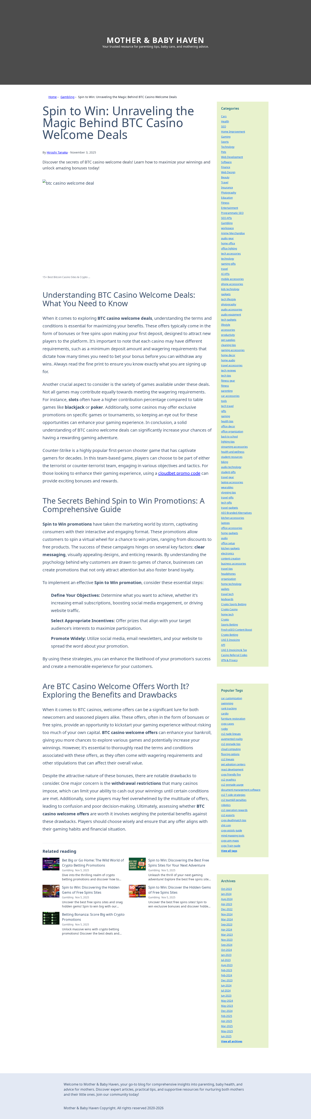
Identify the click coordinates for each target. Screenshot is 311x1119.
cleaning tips (228, 345)
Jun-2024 (226, 985)
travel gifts (227, 497)
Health (225, 121)
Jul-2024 (226, 990)
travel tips (227, 569)
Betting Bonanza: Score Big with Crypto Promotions (93, 917)
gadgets (226, 294)
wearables (227, 487)
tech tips (226, 375)
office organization (232, 431)
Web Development (232, 157)
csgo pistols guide (231, 830)
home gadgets (229, 533)
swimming (227, 703)
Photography (228, 192)
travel (224, 269)
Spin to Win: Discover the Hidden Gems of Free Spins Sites (179, 890)
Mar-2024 (227, 919)
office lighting (229, 248)
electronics (227, 553)
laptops (225, 523)
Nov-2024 (227, 914)
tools (224, 401)
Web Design (228, 172)
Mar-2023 (227, 934)
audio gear (227, 238)
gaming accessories (233, 350)
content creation (230, 558)
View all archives (231, 1041)
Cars (224, 116)
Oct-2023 (226, 889)
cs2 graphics (228, 779)
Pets (223, 152)
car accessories (230, 396)
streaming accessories (234, 447)
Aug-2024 (227, 899)
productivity (228, 335)
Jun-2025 (226, 1036)
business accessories (233, 563)
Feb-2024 (226, 975)
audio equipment (231, 314)
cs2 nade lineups (231, 734)
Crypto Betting (229, 635)
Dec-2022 (227, 909)
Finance (225, 167)
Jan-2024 (226, 894)
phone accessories (232, 284)
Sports (225, 142)
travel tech (227, 594)
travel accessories (231, 365)
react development (232, 769)
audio (224, 538)
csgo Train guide (230, 846)
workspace (227, 228)
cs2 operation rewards (234, 810)
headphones (228, 574)
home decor (228, 355)
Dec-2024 (227, 1011)
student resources (231, 457)
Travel (224, 182)
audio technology (231, 467)
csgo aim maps (230, 840)
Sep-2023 (226, 924)
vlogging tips (228, 492)
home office (228, 243)
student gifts (228, 472)
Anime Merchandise (233, 233)
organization (228, 579)
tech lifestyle (228, 299)
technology (227, 258)
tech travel (227, 406)
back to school (229, 436)
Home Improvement (233, 131)
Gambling (67, 97)
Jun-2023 (226, 995)
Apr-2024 (226, 929)
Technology (227, 147)
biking (224, 462)
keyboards (227, 599)
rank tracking (229, 708)
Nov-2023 (227, 940)
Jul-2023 (226, 960)
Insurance (227, 187)
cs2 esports (228, 815)
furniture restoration (233, 718)
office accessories (231, 528)
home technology (231, 584)
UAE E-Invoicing (230, 640)
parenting (227, 391)
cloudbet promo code (179, 473)
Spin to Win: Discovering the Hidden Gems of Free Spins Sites (91, 890)
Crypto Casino (229, 609)
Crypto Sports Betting (233, 604)
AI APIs (225, 274)
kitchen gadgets (230, 548)
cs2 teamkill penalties (233, 800)
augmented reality (232, 739)
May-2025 (227, 1031)
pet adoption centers (233, 764)
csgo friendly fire (231, 774)
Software (226, 162)
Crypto (225, 619)
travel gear (227, 477)
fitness (225, 386)
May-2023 (227, 1006)
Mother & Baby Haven (155, 40)
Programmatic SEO (232, 213)
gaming (225, 416)
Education (227, 197)
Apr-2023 (226, 904)
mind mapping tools (232, 835)
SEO (223, 126)
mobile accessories (232, 279)
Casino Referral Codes (234, 655)
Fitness (225, 203)
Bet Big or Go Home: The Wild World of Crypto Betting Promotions (93, 863)
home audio (228, 360)
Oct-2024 (226, 950)
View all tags (229, 851)
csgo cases (227, 724)
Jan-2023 (226, 955)
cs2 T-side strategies (233, 795)
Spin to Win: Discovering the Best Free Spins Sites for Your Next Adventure (178, 863)
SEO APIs (226, 218)
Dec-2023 (227, 980)
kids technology (230, 289)
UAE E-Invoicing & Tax (234, 650)
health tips (227, 421)
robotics (226, 805)
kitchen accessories (232, 518)
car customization (231, 698)
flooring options (230, 754)
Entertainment (229, 208)
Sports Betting (229, 624)
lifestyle (225, 325)
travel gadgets (229, 508)
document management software (240, 790)
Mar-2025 (227, 1026)
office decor (228, 426)
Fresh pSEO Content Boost (236, 630)
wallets (225, 589)
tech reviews (228, 370)
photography (228, 304)
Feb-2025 (226, 1016)
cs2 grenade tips (231, 744)
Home (52, 97)
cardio (224, 713)
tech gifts (226, 502)
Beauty (225, 177)
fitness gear (228, 380)
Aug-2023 (227, 965)
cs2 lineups (227, 759)
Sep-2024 (226, 945)
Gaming (225, 136)
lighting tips (228, 441)
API (223, 645)
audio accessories (231, 309)
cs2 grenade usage (232, 785)
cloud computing (231, 749)
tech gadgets (228, 319)
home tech (227, 614)
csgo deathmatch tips (233, 820)
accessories (228, 330)
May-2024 (227, 1001)
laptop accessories (232, 482)
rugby (224, 729)
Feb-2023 (226, 970)
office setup (228, 543)
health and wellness (232, 452)
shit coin (226, 825)
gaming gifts (228, 264)
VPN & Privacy (229, 660)
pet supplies (228, 340)
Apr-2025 (226, 1021)
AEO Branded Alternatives (236, 513)
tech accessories (231, 253)
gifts (223, 411)
